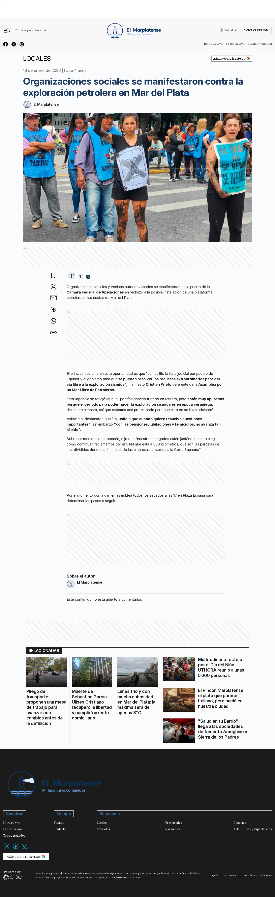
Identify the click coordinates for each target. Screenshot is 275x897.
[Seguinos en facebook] (5, 45)
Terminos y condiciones (258, 875)
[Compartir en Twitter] (53, 287)
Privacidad (231, 875)
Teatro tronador (260, 43)
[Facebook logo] (15, 849)
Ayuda (214, 875)
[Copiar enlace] (53, 333)
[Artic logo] (12, 875)
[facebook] (53, 310)
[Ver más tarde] (53, 276)
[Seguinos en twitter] (13, 45)
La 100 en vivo (235, 43)
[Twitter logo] (6, 849)
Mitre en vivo (213, 43)
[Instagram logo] (24, 849)
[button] (72, 276)
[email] (53, 298)
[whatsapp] (53, 321)
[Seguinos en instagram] (21, 45)
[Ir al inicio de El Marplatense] (133, 30)
